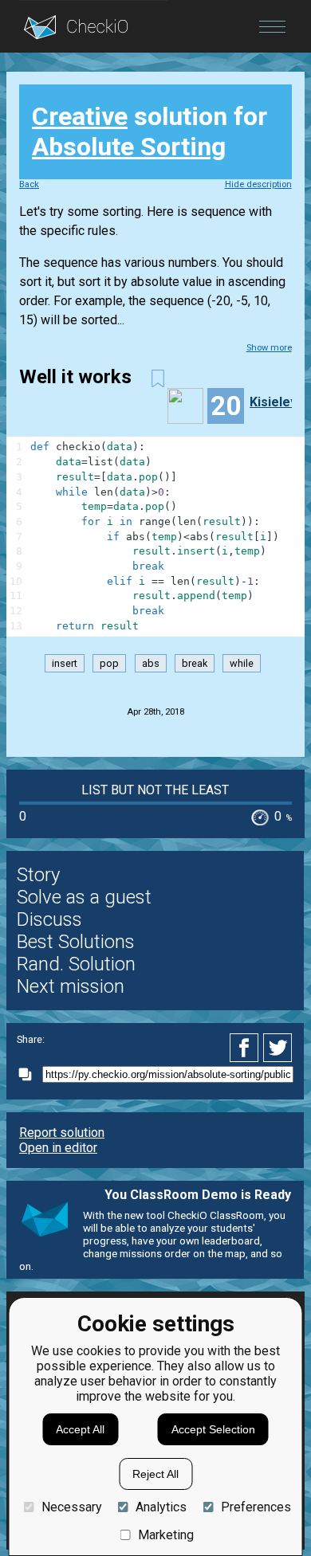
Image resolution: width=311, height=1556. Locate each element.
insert (64, 663)
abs (150, 663)
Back (29, 184)
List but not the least (155, 790)
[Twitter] (278, 1047)
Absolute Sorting (129, 146)
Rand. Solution (76, 964)
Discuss (49, 919)
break (194, 663)
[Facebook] (246, 1047)
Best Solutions (76, 942)
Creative (80, 116)
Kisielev (273, 402)
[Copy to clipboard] (29, 1074)
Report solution (61, 1132)
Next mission (70, 986)
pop (109, 663)
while (242, 663)
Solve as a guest (84, 897)
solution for (149, 131)
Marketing (166, 1534)
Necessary (71, 1507)
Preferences (255, 1507)
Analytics (161, 1507)
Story (38, 875)
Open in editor (58, 1147)
